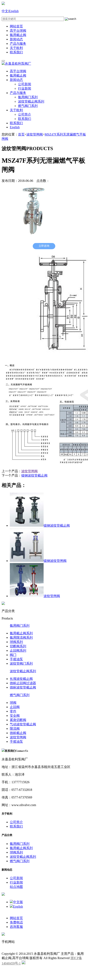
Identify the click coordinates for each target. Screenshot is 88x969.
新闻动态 (16, 39)
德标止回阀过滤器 (23, 683)
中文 (5, 11)
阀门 (13, 655)
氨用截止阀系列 (21, 633)
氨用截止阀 (18, 35)
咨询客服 (16, 926)
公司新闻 (24, 84)
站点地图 (16, 886)
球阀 (13, 702)
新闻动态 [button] (16, 80)
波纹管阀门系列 (21, 663)
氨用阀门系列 (28, 97)
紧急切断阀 (18, 720)
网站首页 (16, 26)
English (14, 11)
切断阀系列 (18, 646)
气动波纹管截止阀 (23, 724)
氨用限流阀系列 (21, 637)
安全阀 (15, 715)
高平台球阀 (18, 30)
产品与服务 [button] (18, 93)
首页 (21, 134)
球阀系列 (16, 642)
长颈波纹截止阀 (21, 678)
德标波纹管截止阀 (23, 687)
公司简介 (24, 114)
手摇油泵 (16, 659)
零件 (13, 711)
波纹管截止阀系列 (31, 101)
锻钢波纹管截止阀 (34, 475)
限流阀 (15, 728)
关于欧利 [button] (16, 110)
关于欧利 (16, 48)
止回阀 (15, 707)
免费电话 (16, 922)
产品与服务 (18, 43)
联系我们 (16, 52)
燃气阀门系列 (28, 106)
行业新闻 (24, 88)
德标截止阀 (18, 733)
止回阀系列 (18, 650)
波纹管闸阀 (34, 134)
